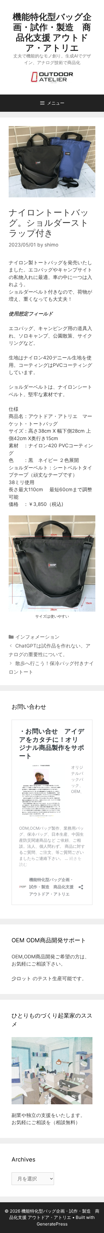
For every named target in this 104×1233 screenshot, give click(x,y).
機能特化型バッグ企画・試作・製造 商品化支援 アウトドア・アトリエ (52, 32)
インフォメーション (37, 637)
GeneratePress (52, 1224)
